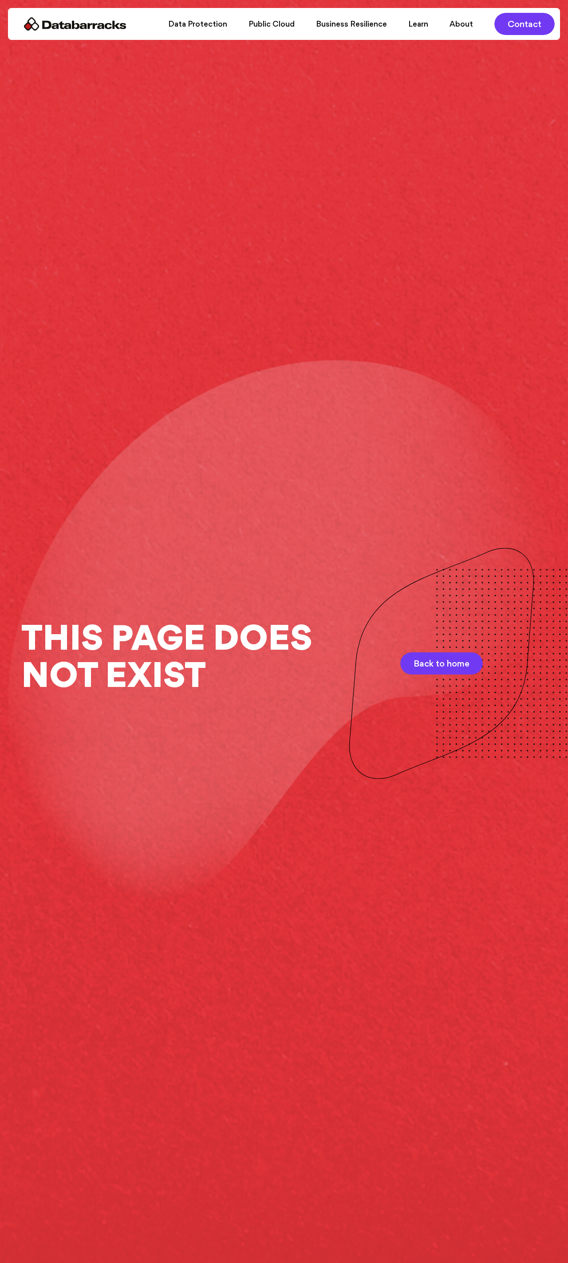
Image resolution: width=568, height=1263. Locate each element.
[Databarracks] (75, 24)
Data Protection (197, 23)
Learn (418, 23)
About (461, 23)
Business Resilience (351, 23)
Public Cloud (271, 23)
